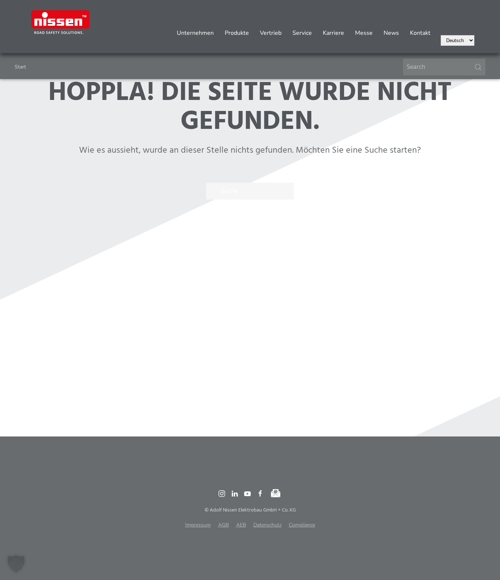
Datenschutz (267, 524)
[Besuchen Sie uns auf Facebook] (260, 493)
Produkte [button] (237, 33)
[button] (16, 564)
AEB (241, 524)
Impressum (198, 524)
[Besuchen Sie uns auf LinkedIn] (234, 493)
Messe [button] (364, 33)
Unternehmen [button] (195, 33)
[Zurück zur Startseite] (60, 22)
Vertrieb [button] (270, 33)
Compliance (302, 524)
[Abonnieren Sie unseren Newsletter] (275, 493)
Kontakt (420, 33)
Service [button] (302, 33)
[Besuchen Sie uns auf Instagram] (221, 493)
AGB (223, 524)
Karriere (333, 33)
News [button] (391, 33)
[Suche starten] (478, 67)
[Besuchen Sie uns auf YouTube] (247, 493)
